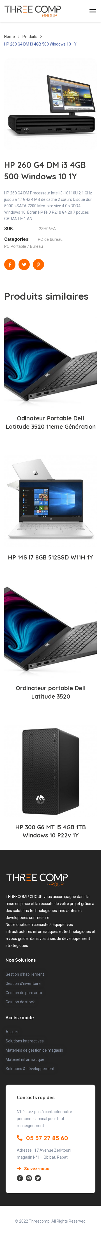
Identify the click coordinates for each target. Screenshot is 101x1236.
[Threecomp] (32, 11)
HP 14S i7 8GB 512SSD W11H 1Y (50, 557)
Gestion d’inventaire (23, 983)
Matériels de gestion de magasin (34, 1050)
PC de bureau (50, 239)
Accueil (12, 1032)
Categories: (16, 239)
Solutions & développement (30, 1068)
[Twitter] (24, 264)
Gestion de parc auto (24, 992)
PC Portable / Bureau (23, 246)
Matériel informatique (25, 1059)
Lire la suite (54, 389)
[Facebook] (9, 264)
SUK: (9, 228)
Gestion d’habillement (25, 974)
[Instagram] (29, 1178)
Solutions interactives (25, 1041)
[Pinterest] (38, 264)
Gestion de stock (20, 1002)
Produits (29, 36)
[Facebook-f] (20, 1178)
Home (9, 36)
